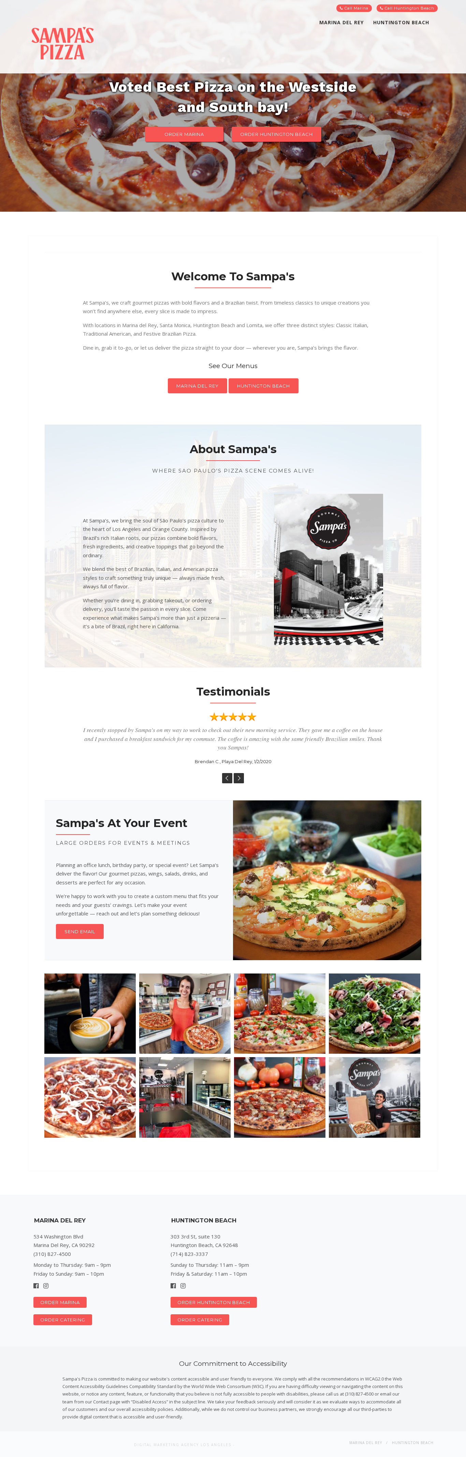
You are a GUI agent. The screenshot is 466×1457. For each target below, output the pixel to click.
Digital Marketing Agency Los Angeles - (184, 1444)
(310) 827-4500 (52, 1253)
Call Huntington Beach (408, 8)
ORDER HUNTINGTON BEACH (276, 134)
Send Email (79, 931)
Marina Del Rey (341, 22)
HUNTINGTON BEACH (263, 386)
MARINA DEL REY (197, 386)
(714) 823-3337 (189, 1253)
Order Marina (184, 134)
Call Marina (355, 8)
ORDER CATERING (62, 1319)
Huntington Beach (401, 22)
